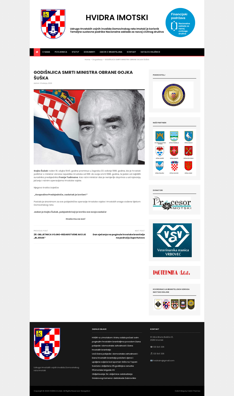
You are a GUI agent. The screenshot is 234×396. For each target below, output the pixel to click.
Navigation (85, 391)
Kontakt (131, 52)
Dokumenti (89, 52)
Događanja (97, 59)
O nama (46, 52)
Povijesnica (61, 52)
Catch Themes (193, 391)
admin (36, 83)
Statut (75, 52)
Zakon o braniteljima (111, 52)
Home (87, 59)
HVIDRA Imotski (55, 391)
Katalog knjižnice (150, 52)
